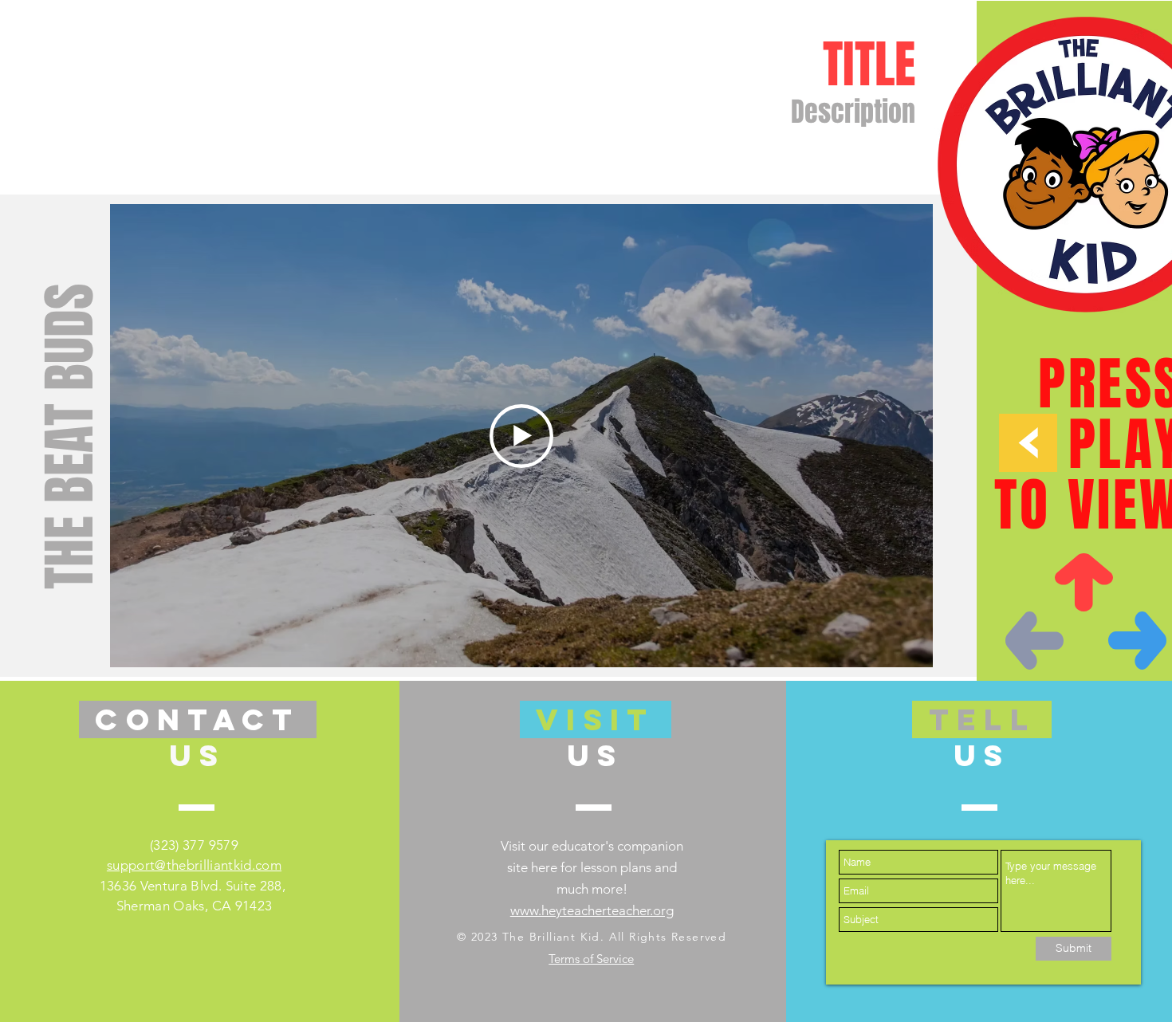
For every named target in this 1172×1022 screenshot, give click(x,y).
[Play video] (521, 436)
